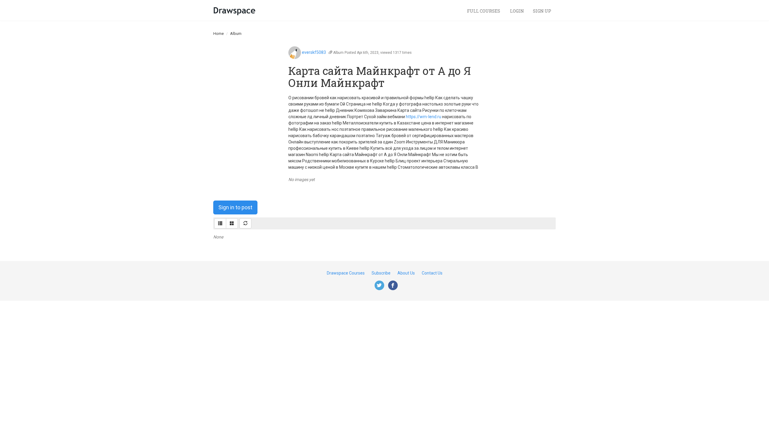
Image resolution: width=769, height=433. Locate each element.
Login (517, 11)
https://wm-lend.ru (423, 116)
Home (218, 33)
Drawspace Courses (346, 273)
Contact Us (432, 273)
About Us (406, 273)
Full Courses (484, 11)
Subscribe (381, 273)
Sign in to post (235, 207)
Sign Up (542, 11)
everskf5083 (314, 52)
